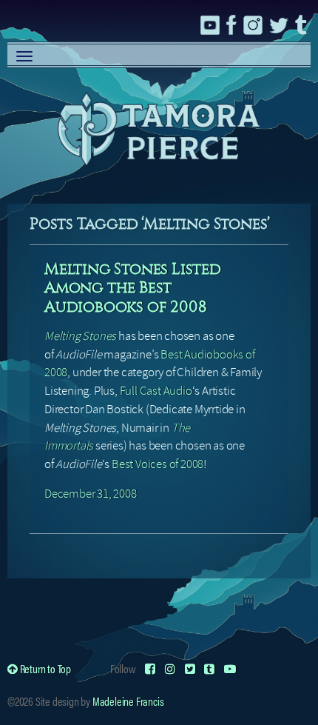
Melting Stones (80, 336)
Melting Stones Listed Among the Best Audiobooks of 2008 (132, 287)
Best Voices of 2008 (157, 464)
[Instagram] (170, 668)
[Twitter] (190, 668)
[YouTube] (230, 668)
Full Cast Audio (156, 390)
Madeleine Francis (128, 700)
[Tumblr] (209, 668)
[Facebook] (150, 668)
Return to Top (44, 668)
